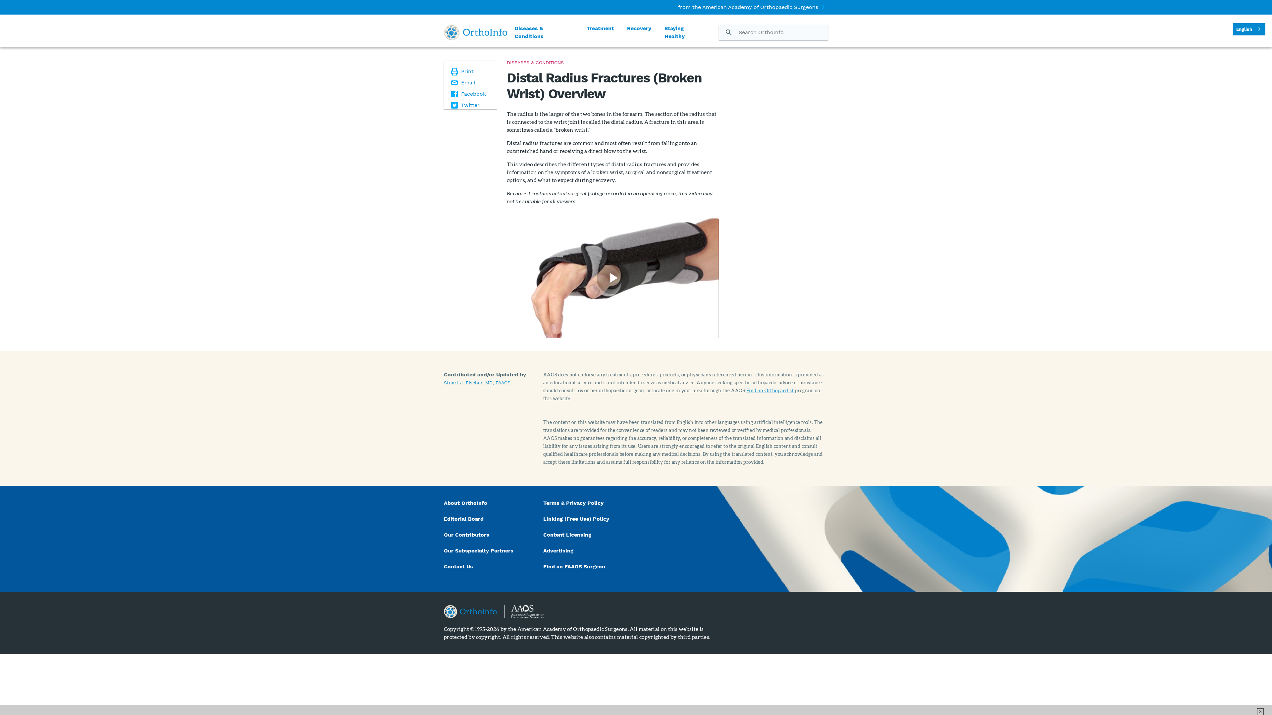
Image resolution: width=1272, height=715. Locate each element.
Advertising (558, 551)
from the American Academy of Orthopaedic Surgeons (748, 7)
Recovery (639, 28)
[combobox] (1249, 29)
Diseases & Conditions (529, 32)
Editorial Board (464, 519)
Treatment (600, 28)
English (1244, 29)
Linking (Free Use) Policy (576, 519)
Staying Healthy (674, 32)
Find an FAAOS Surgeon (575, 566)
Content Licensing (567, 535)
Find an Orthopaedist (770, 390)
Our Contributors (467, 535)
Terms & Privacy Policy (573, 503)
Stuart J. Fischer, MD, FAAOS (477, 382)
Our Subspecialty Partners (478, 551)
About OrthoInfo (465, 503)
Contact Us (458, 566)
